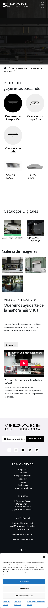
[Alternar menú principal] (42, 5)
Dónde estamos (22, 504)
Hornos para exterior (23, 488)
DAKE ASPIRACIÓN (19, 68)
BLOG (22, 550)
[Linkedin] (30, 450)
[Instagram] (16, 450)
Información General (22, 501)
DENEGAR (24, 588)
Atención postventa (23, 506)
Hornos (23, 482)
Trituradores (22, 478)
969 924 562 (28, 539)
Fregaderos (23, 469)
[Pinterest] (37, 450)
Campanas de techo (22, 475)
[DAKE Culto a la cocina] (14, 557)
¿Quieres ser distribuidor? (23, 509)
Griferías (23, 472)
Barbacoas (23, 485)
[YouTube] (23, 450)
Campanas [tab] (11, 345)
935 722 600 (28, 534)
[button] (44, 557)
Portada (6, 68)
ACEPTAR (24, 581)
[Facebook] (9, 450)
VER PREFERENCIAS (24, 595)
